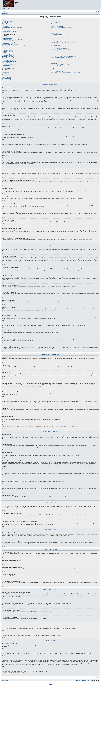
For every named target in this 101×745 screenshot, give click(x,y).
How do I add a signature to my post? (9, 52)
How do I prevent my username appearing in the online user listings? (15, 36)
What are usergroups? (55, 23)
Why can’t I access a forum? (8, 57)
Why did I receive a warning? (8, 60)
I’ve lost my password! (6, 28)
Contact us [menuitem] (79, 680)
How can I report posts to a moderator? (10, 61)
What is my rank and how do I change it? (10, 44)
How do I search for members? (57, 50)
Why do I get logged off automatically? (9, 30)
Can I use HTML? (5, 71)
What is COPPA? (5, 22)
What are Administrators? (56, 21)
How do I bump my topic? (7, 65)
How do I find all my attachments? (58, 65)
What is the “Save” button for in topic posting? (11, 62)
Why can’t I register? (6, 23)
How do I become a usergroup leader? (59, 26)
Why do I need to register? (7, 21)
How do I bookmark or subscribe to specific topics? (61, 57)
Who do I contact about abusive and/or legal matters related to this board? (66, 72)
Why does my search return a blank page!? (60, 49)
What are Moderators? (55, 22)
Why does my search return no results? (59, 48)
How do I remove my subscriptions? (58, 60)
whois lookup (92, 660)
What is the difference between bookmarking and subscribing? (63, 56)
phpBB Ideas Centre (60, 653)
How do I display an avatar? (7, 43)
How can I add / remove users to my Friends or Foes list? (62, 42)
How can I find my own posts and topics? (59, 52)
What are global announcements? (8, 74)
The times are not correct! (7, 38)
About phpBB (95, 645)
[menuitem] (3, 11)
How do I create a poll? (6, 54)
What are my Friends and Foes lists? (58, 41)
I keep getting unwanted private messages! (60, 35)
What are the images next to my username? (11, 42)
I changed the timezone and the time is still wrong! (12, 39)
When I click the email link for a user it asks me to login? (13, 45)
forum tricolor (43, 681)
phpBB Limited (38, 645)
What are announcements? (7, 76)
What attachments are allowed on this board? (60, 64)
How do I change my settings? (8, 35)
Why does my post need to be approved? (10, 64)
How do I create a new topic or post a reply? (11, 50)
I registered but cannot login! (7, 25)
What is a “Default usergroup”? (57, 28)
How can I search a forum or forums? (58, 46)
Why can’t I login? (5, 26)
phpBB (38, 206)
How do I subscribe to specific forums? (59, 58)
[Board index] (8, 3)
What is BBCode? (5, 69)
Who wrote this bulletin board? (57, 70)
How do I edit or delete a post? (8, 51)
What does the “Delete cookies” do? (9, 31)
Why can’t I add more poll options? (9, 55)
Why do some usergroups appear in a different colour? (62, 27)
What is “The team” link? (56, 30)
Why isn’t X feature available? (57, 71)
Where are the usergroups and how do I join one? (61, 25)
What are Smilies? (5, 72)
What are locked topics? (7, 78)
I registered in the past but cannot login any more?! (12, 27)
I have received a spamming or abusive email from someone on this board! (66, 36)
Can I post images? (6, 73)
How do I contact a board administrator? (59, 73)
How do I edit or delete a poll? (8, 56)
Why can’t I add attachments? (8, 59)
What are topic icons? (6, 79)
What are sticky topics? (7, 77)
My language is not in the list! (8, 40)
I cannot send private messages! (58, 34)
